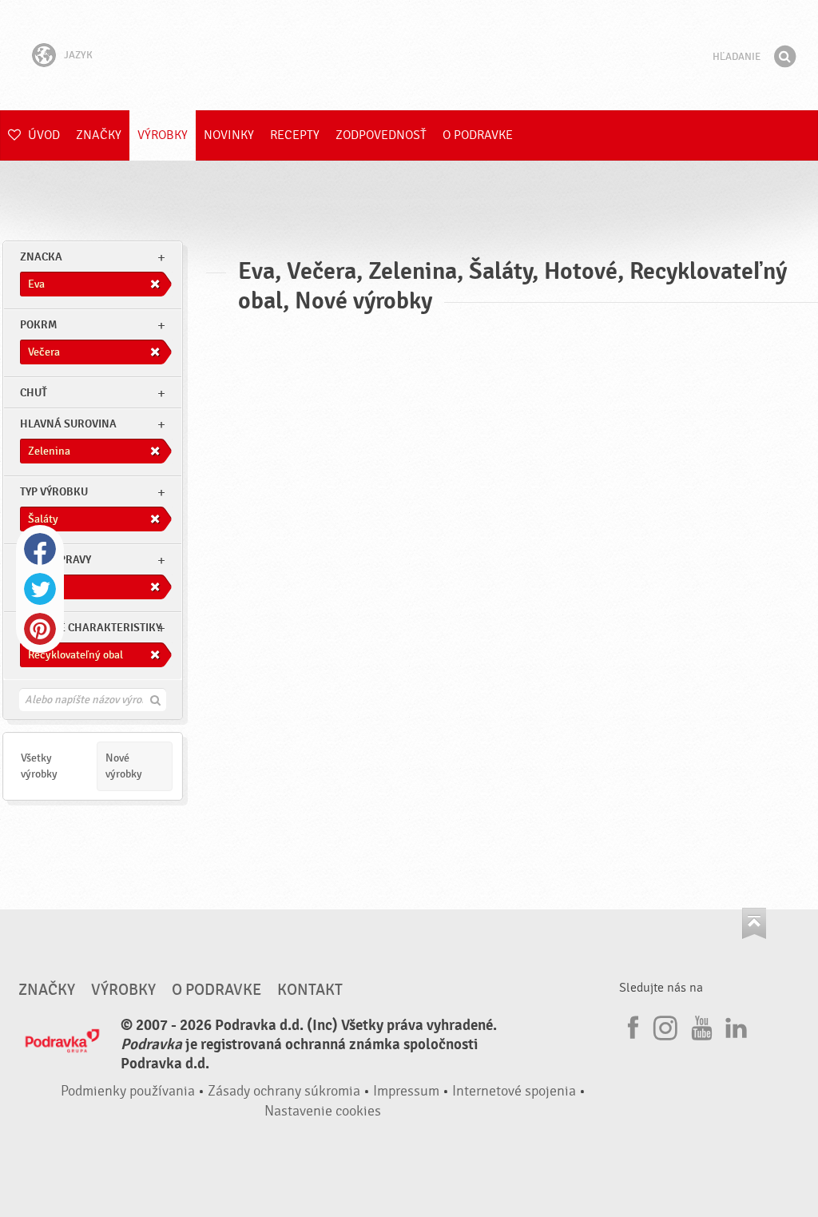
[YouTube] (700, 1025)
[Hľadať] (784, 57)
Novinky (229, 135)
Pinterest (40, 629)
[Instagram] (665, 1025)
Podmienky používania (128, 1091)
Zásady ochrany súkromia (284, 1091)
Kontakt (310, 990)
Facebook (40, 549)
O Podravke (478, 135)
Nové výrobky (123, 766)
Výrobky (162, 135)
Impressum (406, 1091)
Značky (98, 135)
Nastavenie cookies (322, 1111)
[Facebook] (631, 1025)
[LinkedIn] (734, 1025)
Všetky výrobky (39, 766)
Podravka (409, 55)
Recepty (295, 135)
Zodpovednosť (381, 135)
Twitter (40, 589)
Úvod (42, 135)
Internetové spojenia (514, 1091)
